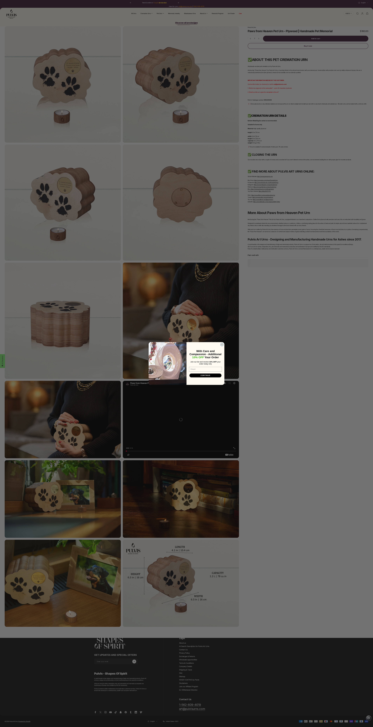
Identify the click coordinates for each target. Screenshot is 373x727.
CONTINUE (205, 375)
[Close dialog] (221, 344)
